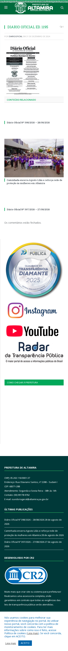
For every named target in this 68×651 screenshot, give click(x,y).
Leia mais (32, 633)
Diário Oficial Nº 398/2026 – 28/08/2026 (28, 122)
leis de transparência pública (19, 604)
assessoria (28, 596)
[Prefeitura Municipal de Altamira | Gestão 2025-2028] (34, 7)
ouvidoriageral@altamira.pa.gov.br (30, 499)
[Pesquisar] (62, 7)
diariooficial (15, 36)
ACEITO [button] (25, 643)
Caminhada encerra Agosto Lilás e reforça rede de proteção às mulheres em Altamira (34, 181)
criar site (25, 591)
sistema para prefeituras (47, 591)
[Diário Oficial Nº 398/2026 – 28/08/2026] (34, 116)
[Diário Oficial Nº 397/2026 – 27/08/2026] (34, 203)
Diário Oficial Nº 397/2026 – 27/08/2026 (28, 209)
